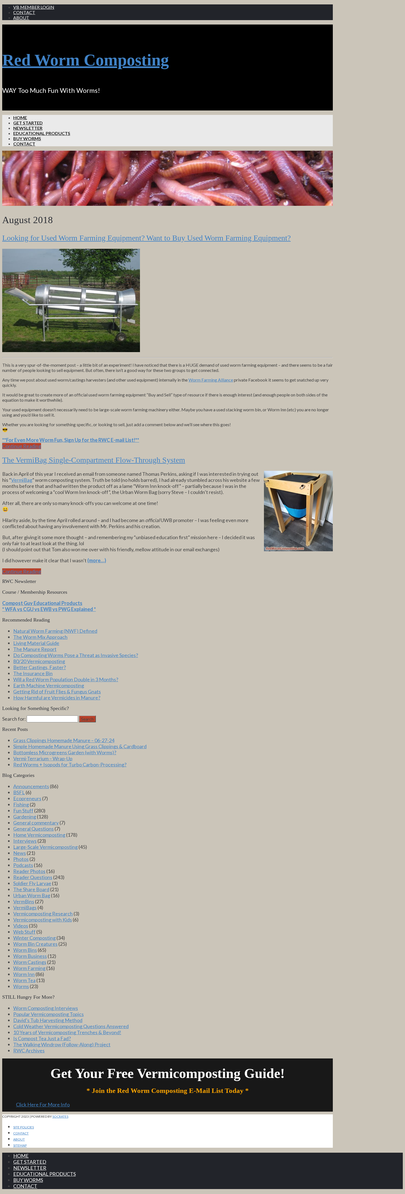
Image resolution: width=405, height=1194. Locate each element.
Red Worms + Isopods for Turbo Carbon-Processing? (69, 764)
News (19, 853)
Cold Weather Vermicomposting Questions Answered (71, 1026)
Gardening (24, 817)
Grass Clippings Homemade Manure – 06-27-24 (63, 740)
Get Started (28, 122)
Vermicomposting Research (43, 914)
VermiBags (25, 907)
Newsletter (27, 128)
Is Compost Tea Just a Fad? (42, 1038)
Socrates (60, 1116)
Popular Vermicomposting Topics (48, 1014)
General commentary (36, 823)
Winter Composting (34, 938)
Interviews (25, 841)
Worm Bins (25, 950)
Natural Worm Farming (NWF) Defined (55, 631)
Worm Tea (24, 980)
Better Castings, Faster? (39, 667)
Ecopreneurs (27, 798)
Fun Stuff (23, 810)
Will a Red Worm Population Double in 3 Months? (65, 679)
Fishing (21, 804)
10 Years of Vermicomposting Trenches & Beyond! (67, 1032)
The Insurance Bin (33, 673)
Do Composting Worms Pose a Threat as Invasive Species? (75, 655)
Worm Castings (29, 962)
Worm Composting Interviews (45, 1008)
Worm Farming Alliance (210, 379)
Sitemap (20, 1145)
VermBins (23, 901)
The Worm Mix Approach (40, 637)
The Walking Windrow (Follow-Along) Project (61, 1044)
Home (20, 117)
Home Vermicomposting (39, 835)
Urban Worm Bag (31, 895)
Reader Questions (32, 877)
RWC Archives (29, 1050)
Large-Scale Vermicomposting (45, 847)
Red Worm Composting (85, 60)
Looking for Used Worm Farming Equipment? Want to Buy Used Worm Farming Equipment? (146, 238)
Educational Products (41, 133)
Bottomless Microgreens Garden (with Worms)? (64, 752)
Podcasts (23, 865)
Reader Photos (29, 871)
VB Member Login (33, 7)
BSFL (19, 792)
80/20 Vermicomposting (39, 661)
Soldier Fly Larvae (32, 883)
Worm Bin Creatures (35, 944)
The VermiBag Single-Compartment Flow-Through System (93, 460)
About (21, 17)
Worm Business (30, 956)
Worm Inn (24, 974)
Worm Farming (29, 968)
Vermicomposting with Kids (42, 920)
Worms (21, 986)
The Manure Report (34, 649)
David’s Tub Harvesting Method (47, 1020)
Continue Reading (21, 446)
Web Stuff (24, 932)
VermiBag (21, 480)
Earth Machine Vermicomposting (48, 685)
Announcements (31, 786)
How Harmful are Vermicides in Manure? (56, 698)
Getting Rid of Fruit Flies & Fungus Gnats (57, 691)
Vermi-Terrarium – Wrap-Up (42, 758)
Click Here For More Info (43, 1104)
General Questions (33, 829)
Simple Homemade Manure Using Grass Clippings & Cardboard (80, 746)
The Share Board (31, 889)
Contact (24, 12)
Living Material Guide (36, 643)
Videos (20, 926)
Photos (21, 859)
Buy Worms (27, 138)
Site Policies (23, 1127)
